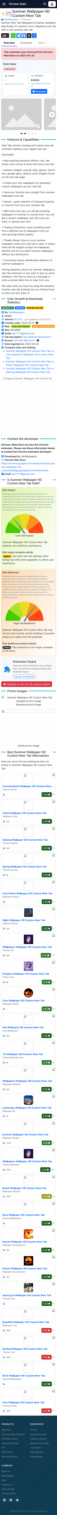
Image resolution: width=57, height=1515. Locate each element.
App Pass (6, 1430)
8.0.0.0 (18, 319)
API (3, 1447)
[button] (4, 4)
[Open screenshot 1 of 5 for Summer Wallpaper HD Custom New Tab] (21, 114)
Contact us (7, 1484)
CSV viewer (35, 1447)
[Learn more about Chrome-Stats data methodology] (37, 340)
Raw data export (9, 1456)
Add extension (37, 1452)
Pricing (33, 1430)
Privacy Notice (9, 1493)
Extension (26, 19)
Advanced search (38, 1434)
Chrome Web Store (24, 340)
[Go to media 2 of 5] (25, 133)
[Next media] (52, 115)
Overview (9, 42)
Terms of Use (8, 1489)
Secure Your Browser (24, 676)
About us (6, 1471)
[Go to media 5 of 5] (35, 133)
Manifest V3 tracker (39, 1443)
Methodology (8, 1476)
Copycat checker (38, 1439)
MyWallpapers (11, 19)
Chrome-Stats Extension (13, 1434)
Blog (4, 1480)
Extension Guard (9, 1439)
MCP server (7, 1452)
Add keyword (36, 1456)
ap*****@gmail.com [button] (23, 333)
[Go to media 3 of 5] (28, 133)
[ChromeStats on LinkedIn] (4, 1500)
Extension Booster (10, 1443)
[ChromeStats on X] (17, 1500)
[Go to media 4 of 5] (32, 133)
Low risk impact (21, 326)
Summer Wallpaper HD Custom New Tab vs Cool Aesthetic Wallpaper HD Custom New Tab (30, 354)
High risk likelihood (43, 326)
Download (26, 42)
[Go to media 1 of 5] (21, 133)
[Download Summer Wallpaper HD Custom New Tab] (41, 84)
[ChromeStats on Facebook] (10, 1500)
